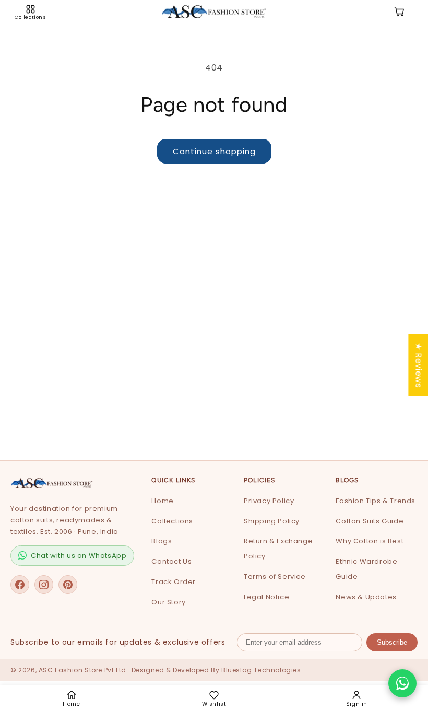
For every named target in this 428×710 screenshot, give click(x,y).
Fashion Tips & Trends (375, 501)
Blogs (161, 541)
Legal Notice (266, 597)
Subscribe (392, 642)
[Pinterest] (67, 584)
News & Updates (366, 597)
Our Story (168, 602)
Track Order (173, 582)
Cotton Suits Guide (369, 521)
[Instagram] (43, 584)
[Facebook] (19, 584)
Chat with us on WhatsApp (78, 556)
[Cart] (399, 11)
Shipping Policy (272, 521)
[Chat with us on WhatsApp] (402, 683)
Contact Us (171, 561)
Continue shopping (214, 151)
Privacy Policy (269, 501)
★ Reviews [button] (418, 364)
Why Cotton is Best (369, 541)
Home (162, 501)
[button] (30, 12)
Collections (172, 521)
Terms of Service (275, 576)
